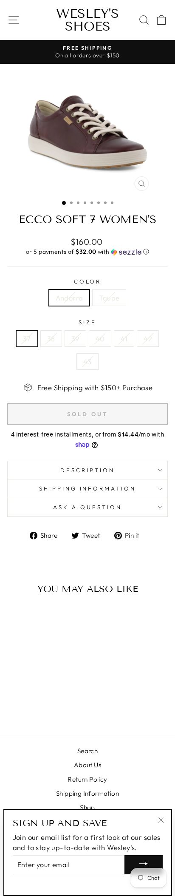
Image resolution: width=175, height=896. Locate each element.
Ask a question (87, 507)
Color (88, 281)
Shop (87, 807)
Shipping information (87, 488)
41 (124, 338)
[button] (87, 252)
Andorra (69, 297)
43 (87, 361)
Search (87, 751)
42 (148, 338)
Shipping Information (87, 793)
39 (75, 338)
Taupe (109, 297)
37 (27, 338)
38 (51, 338)
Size (87, 322)
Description (87, 470)
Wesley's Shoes (87, 20)
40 (100, 338)
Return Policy (87, 779)
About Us (87, 765)
